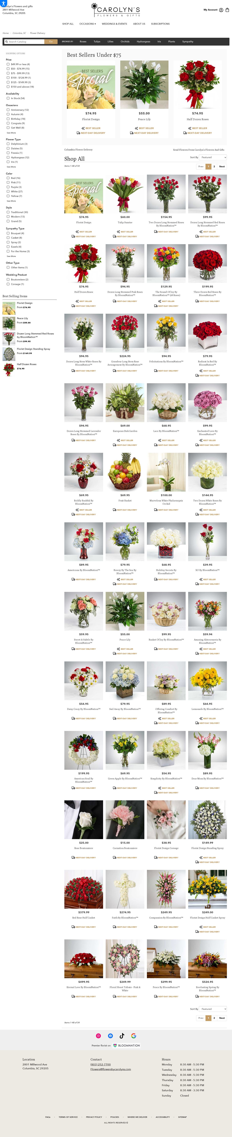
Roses (83, 41)
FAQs (47, 1117)
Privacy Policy (94, 1117)
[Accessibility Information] (3, 3)
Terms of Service (68, 1117)
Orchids (125, 41)
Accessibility (163, 1117)
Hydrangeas (143, 41)
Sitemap (182, 1117)
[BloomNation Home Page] (126, 1045)
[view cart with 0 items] (227, 9)
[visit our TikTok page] (122, 1036)
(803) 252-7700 (101, 1064)
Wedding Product (16, 274)
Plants (171, 41)
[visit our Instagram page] (98, 1035)
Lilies (110, 41)
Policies (114, 1117)
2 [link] (214, 166)
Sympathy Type (15, 228)
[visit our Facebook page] (110, 1035)
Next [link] (222, 166)
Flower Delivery (37, 33)
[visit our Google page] (134, 1035)
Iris (159, 41)
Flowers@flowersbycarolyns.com (111, 1069)
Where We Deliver (137, 1117)
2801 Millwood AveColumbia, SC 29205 (36, 1066)
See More (11, 132)
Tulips (97, 41)
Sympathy (187, 41)
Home (5, 33)
